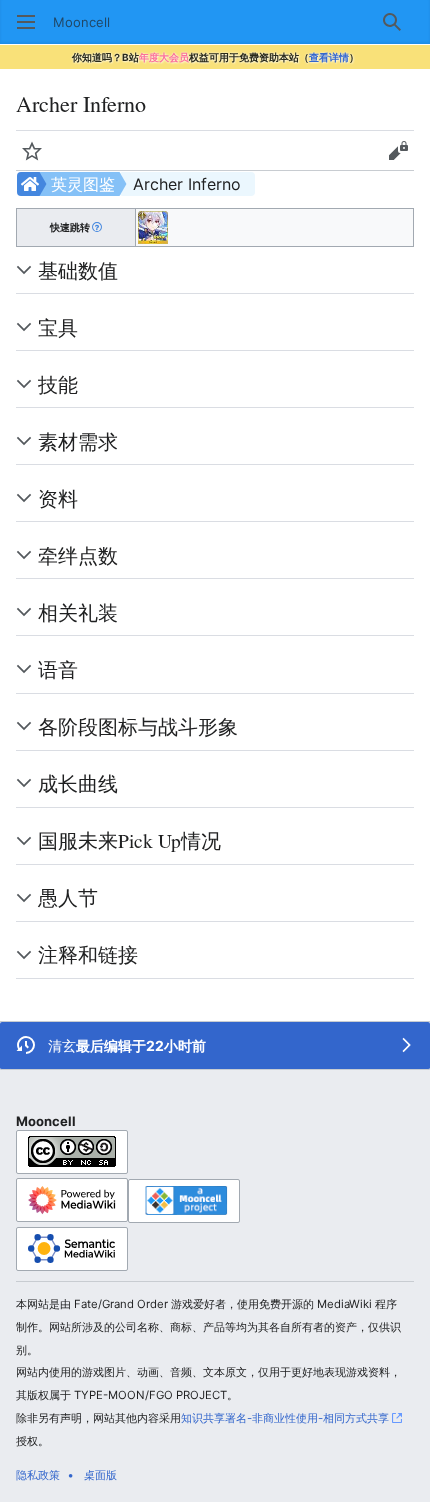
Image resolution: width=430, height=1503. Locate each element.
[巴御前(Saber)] (153, 226)
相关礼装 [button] (78, 612)
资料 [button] (58, 498)
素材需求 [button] (78, 441)
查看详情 (329, 57)
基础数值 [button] (78, 270)
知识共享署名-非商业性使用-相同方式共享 (285, 1418)
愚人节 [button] (68, 897)
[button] (26, 22)
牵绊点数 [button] (78, 555)
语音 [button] (58, 669)
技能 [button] (58, 384)
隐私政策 (38, 1475)
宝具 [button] (58, 327)
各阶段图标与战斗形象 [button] (138, 726)
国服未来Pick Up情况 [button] (129, 840)
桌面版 (100, 1475)
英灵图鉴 (83, 184)
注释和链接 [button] (88, 954)
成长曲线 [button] (78, 783)
